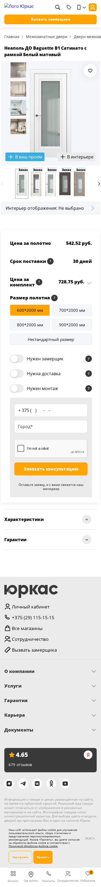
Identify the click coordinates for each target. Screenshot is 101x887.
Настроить (20, 857)
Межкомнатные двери (46, 36)
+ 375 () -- (36, 410)
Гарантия (15, 700)
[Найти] (58, 7)
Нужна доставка (44, 374)
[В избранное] (90, 70)
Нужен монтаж (42, 388)
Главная (11, 36)
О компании (19, 671)
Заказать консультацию (51, 469)
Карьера (14, 715)
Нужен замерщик (45, 359)
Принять (43, 857)
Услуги (13, 686)
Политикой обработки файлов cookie (33, 846)
